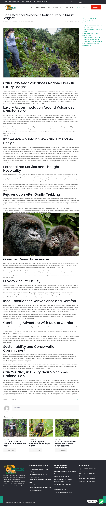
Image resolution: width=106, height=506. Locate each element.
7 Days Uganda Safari (35, 490)
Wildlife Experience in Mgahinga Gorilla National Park (65, 443)
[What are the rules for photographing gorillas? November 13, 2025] (1, 499)
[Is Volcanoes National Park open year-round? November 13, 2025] (104, 499)
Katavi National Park (60, 490)
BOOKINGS (96, 7)
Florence (15, 22)
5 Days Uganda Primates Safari (92, 41)
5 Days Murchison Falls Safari (91, 39)
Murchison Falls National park (62, 484)
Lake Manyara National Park (62, 487)
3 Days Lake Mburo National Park (38, 485)
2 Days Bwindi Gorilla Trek (90, 19)
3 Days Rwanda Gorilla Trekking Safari (40, 487)
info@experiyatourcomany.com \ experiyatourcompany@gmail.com (66, 2)
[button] (101, 501)
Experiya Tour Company (89, 473)
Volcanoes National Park (61, 476)
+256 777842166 (38, 2)
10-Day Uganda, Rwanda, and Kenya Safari (39, 443)
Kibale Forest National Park (62, 482)
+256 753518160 (26, 2)
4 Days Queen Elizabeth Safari (91, 37)
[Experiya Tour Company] (10, 7)
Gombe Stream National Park (63, 492)
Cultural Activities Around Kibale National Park (15, 443)
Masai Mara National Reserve (63, 479)
